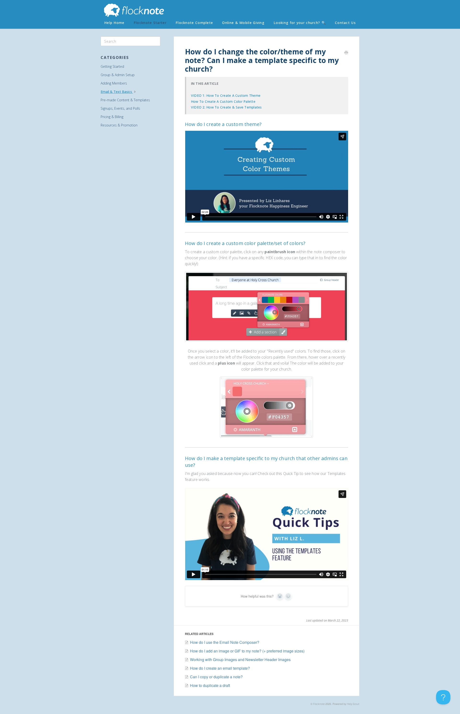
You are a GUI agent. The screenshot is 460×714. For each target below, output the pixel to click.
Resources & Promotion (119, 125)
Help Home (114, 22)
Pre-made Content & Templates (125, 100)
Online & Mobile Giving (243, 22)
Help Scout (353, 704)
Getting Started (112, 66)
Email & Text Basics (117, 91)
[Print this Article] (346, 53)
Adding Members (114, 83)
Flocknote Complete (194, 22)
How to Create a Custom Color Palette (223, 101)
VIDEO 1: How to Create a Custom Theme (225, 95)
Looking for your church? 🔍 (300, 22)
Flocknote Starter (150, 22)
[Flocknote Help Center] (134, 11)
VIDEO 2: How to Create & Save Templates (226, 107)
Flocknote (319, 704)
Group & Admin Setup (118, 75)
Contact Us (345, 22)
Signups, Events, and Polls (120, 108)
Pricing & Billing (112, 116)
